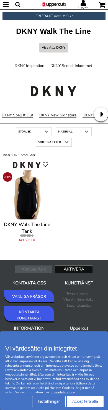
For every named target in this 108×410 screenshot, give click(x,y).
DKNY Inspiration (29, 65)
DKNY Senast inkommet (71, 65)
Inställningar (49, 401)
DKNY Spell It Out (17, 115)
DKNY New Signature (57, 115)
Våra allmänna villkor (79, 299)
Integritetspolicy (79, 305)
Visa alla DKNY (53, 47)
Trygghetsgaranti (78, 293)
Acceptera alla (85, 401)
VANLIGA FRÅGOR (29, 296)
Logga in (83, 7)
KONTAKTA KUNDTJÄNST (29, 315)
